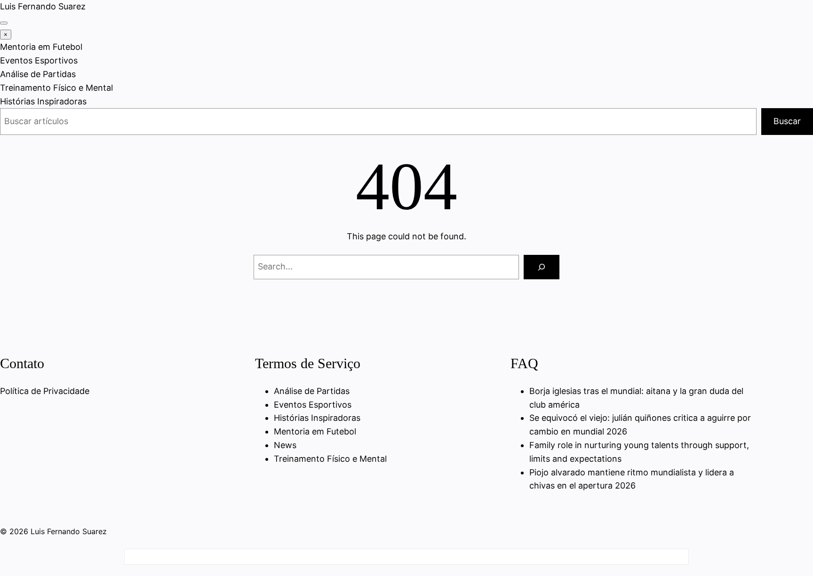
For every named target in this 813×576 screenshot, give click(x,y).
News (285, 445)
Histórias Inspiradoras (43, 101)
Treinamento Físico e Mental (56, 88)
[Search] (541, 267)
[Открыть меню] (4, 23)
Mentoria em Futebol (41, 47)
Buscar (787, 121)
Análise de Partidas (38, 74)
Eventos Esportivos (39, 60)
